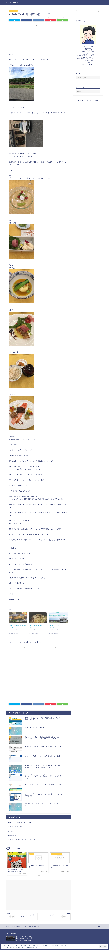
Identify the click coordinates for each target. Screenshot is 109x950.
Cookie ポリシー (44, 947)
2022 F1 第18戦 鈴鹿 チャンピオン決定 (22, 840)
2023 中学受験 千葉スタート (19, 827)
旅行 (31, 642)
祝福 (11, 831)
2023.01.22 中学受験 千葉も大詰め (21, 822)
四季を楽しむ (18, 642)
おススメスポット (13, 10)
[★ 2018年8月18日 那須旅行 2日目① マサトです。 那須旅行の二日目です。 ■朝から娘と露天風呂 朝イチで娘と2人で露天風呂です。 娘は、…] (58, 617)
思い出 (25, 642)
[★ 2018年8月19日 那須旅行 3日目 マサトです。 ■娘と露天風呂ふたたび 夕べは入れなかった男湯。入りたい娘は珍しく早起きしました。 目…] (38, 617)
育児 (40, 642)
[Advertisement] (38, 39)
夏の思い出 (13, 835)
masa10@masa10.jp (90, 63)
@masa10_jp (91, 64)
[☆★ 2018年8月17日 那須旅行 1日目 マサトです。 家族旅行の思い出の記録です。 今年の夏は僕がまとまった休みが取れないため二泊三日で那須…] (18, 617)
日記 (35, 642)
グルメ (11, 642)
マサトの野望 (11, 2)
